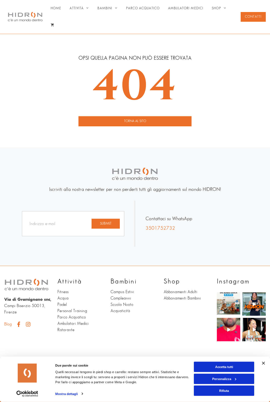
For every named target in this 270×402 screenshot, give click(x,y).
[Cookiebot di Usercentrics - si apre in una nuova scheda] (27, 394)
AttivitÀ (77, 8)
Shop (216, 8)
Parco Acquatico (143, 8)
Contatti (253, 16)
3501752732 (160, 228)
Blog (8, 324)
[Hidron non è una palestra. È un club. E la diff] (254, 304)
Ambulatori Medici (185, 8)
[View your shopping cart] (52, 25)
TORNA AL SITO (135, 121)
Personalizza (221, 378)
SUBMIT (105, 223)
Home (56, 8)
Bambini (104, 8)
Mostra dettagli (66, 394)
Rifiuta (224, 391)
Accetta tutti (224, 367)
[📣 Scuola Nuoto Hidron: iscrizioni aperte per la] (228, 329)
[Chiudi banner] (263, 363)
